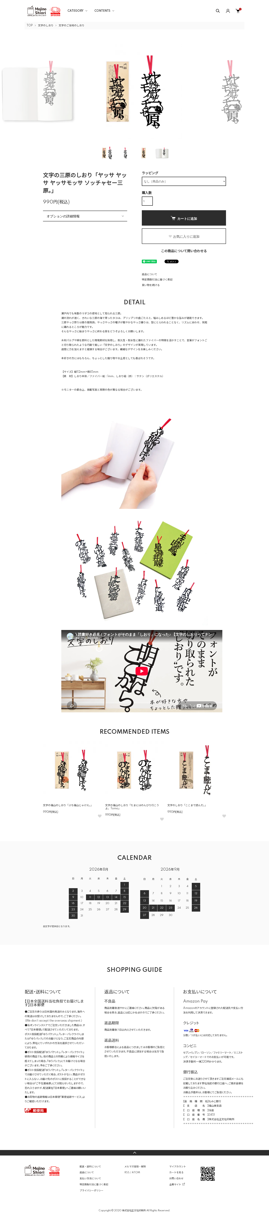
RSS (126, 1172)
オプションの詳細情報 (63, 216)
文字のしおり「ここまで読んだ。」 (187, 805)
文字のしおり (45, 25)
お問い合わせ (176, 1178)
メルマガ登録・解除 (135, 1166)
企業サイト (175, 1184)
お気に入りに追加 (186, 236)
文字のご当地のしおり (71, 25)
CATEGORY (75, 11)
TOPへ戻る (134, 1152)
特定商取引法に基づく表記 (157, 279)
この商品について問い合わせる (184, 251)
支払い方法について (90, 1178)
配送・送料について (90, 1166)
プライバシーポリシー (91, 1190)
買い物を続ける (151, 285)
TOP (30, 25)
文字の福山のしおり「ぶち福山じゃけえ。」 (68, 805)
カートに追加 (187, 218)
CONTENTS (102, 11)
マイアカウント (177, 1166)
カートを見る (176, 1172)
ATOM (136, 1172)
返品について (149, 274)
